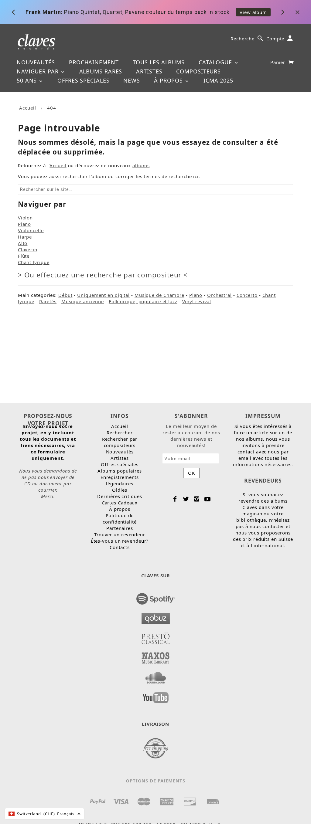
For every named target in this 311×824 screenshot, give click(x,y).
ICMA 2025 (218, 80)
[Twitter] (186, 499)
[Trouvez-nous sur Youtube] (155, 696)
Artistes (149, 71)
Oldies (119, 490)
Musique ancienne (82, 301)
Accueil (27, 108)
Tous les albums (159, 62)
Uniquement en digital (103, 295)
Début (65, 295)
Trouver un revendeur (119, 534)
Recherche (243, 39)
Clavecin (27, 249)
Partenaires (119, 528)
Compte (275, 39)
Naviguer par (38, 71)
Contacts (120, 547)
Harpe (25, 237)
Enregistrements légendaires (120, 480)
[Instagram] (196, 499)
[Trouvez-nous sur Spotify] (155, 597)
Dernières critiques (119, 496)
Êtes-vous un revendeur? (120, 541)
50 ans (28, 80)
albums (140, 165)
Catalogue (216, 62)
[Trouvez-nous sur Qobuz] (155, 617)
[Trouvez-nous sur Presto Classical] (155, 636)
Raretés (47, 301)
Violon (25, 218)
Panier (278, 62)
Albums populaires (119, 471)
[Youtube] (207, 499)
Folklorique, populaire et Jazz (143, 301)
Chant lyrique (34, 262)
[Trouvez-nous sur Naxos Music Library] (155, 656)
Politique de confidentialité (120, 518)
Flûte (24, 256)
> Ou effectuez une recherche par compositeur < (103, 275)
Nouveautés (36, 62)
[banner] (36, 41)
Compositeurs (198, 71)
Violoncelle (31, 230)
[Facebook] (175, 499)
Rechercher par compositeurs (120, 442)
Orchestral (219, 295)
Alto (23, 243)
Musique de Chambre (159, 295)
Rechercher (120, 432)
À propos (169, 80)
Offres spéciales (83, 80)
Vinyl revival (196, 301)
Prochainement (94, 62)
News (131, 80)
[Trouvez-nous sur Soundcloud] (155, 676)
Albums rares (100, 71)
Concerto (247, 295)
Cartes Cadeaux (120, 503)
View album (253, 12)
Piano (24, 224)
